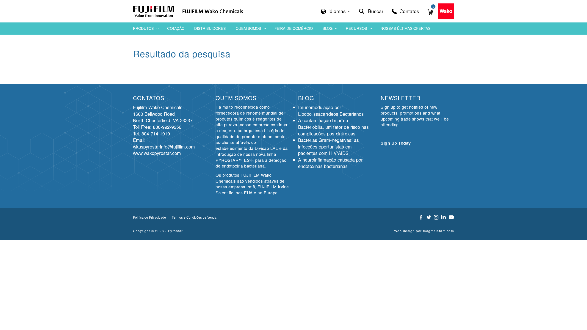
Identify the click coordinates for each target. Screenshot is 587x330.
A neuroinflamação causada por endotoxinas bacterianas (330, 163)
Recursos (356, 28)
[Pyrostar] (154, 11)
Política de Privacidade (149, 217)
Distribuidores (210, 28)
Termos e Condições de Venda (194, 217)
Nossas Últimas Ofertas (405, 28)
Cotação (175, 28)
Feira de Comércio (293, 28)
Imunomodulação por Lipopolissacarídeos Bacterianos (331, 110)
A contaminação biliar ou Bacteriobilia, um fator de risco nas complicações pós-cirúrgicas (333, 127)
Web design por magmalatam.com (424, 230)
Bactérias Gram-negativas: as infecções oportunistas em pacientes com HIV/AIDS (328, 146)
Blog (327, 28)
